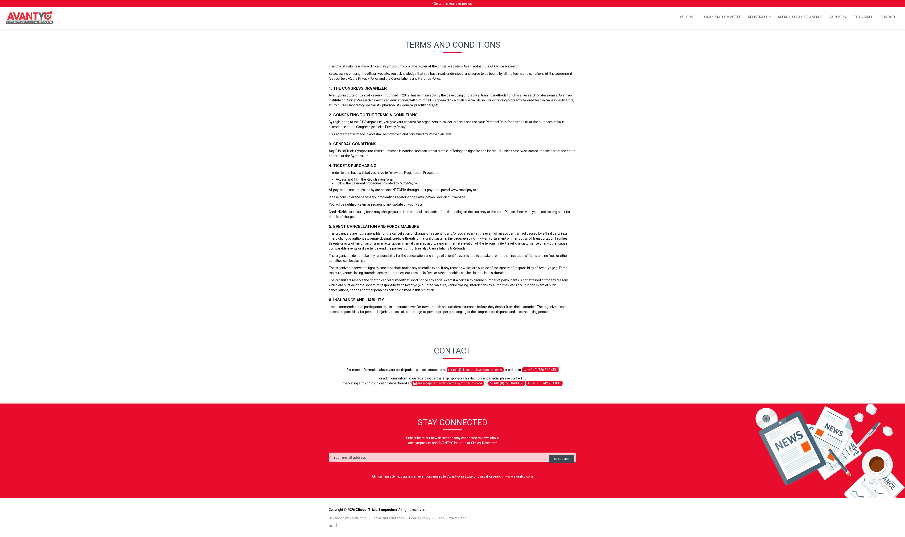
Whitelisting (457, 518)
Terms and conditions (388, 518)
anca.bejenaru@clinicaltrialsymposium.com (449, 383)
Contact (888, 17)
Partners (837, 17)
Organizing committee (722, 17)
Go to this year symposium (453, 3)
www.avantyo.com (519, 476)
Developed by (348, 518)
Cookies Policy (419, 518)
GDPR (440, 518)
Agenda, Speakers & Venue (800, 17)
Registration (759, 17)
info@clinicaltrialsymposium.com (477, 370)
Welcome (687, 17)
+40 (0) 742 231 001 (545, 383)
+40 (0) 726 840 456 (541, 370)
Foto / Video (863, 17)
